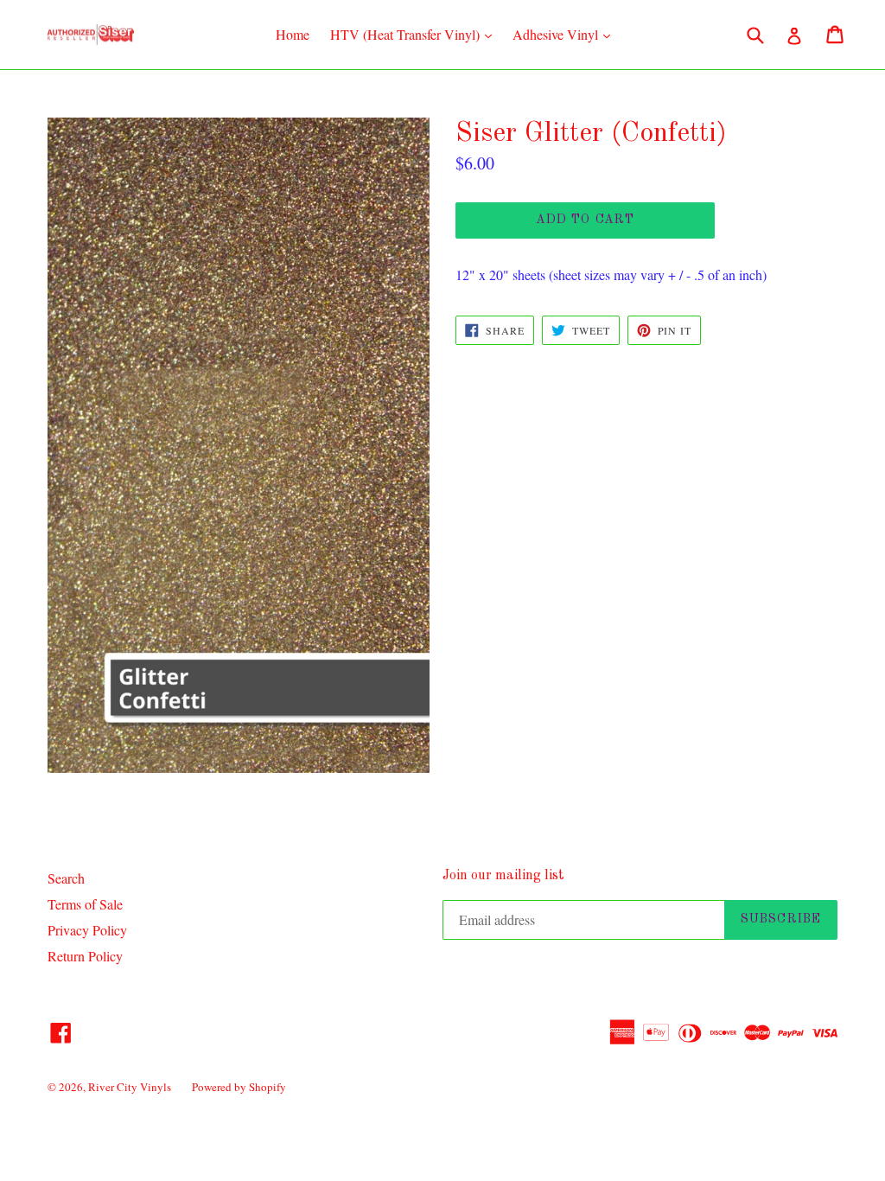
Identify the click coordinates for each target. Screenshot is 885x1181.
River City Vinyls (129, 1087)
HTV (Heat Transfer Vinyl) (415, 33)
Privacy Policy (87, 930)
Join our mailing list (503, 876)
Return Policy (85, 956)
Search (66, 878)
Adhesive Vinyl (566, 33)
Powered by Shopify (239, 1087)
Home (292, 34)
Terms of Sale (85, 904)
